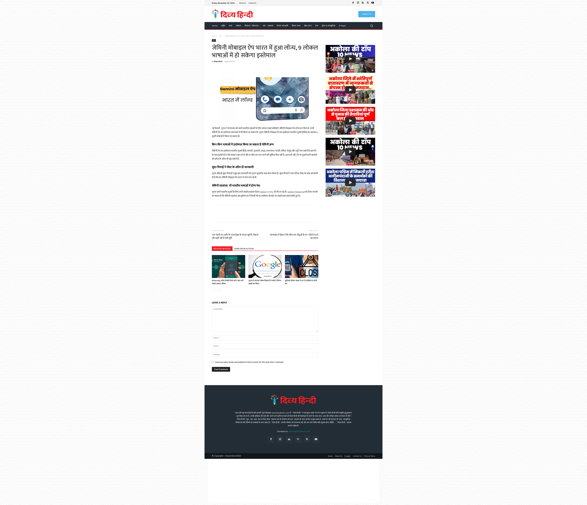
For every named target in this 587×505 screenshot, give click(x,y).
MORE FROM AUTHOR (244, 248)
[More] (243, 68)
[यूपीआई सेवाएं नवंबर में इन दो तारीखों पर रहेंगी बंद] (301, 266)
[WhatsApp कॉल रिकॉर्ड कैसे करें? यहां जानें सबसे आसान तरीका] (228, 266)
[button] (371, 25)
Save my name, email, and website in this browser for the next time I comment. (249, 362)
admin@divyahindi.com (299, 431)
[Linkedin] (289, 439)
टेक (221, 36)
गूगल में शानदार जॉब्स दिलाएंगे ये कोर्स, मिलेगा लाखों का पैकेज (264, 282)
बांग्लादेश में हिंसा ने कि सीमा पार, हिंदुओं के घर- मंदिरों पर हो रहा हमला (294, 236)
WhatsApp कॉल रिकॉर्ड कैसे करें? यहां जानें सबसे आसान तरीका (227, 282)
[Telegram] (236, 68)
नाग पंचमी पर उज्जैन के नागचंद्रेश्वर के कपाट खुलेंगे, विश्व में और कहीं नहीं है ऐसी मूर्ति (235, 236)
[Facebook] (353, 3)
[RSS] (362, 3)
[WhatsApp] (222, 68)
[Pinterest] (298, 439)
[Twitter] (367, 3)
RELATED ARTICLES (222, 248)
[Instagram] (358, 3)
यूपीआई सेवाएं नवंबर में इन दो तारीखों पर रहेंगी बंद (301, 282)
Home (214, 36)
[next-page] (219, 290)
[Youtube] (372, 3)
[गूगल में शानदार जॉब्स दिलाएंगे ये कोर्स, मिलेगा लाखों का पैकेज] (265, 266)
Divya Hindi (218, 61)
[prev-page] (214, 290)
